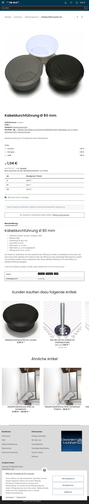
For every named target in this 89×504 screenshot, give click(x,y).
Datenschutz (6, 448)
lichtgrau (45, 152)
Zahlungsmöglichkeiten (40, 448)
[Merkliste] (71, 2)
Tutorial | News (37, 452)
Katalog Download (39, 436)
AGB (3, 440)
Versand (23, 168)
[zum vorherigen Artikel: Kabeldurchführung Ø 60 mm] (77, 17)
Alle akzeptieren (68, 479)
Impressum (6, 436)
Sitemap (35, 456)
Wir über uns (36, 440)
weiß (45, 155)
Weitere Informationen (60, 215)
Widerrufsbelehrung (9, 444)
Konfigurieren (68, 485)
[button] (65, 2)
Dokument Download (10, 452)
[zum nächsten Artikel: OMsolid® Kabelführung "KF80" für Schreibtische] (82, 17)
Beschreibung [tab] (11, 223)
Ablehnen (68, 492)
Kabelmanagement (20, 127)
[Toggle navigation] (3, 1)
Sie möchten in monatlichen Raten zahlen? (44, 215)
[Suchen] (85, 8)
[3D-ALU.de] (12, 2)
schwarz (45, 148)
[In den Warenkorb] (6, 23)
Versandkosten (37, 444)
